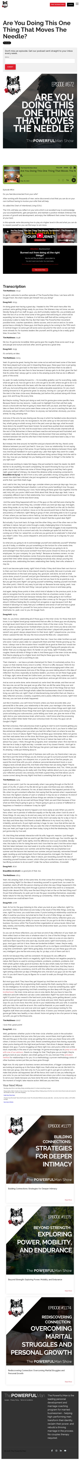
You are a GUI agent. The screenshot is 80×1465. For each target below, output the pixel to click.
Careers (6, 1400)
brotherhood (8, 992)
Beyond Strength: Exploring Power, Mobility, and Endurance (35, 1279)
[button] (77, 4)
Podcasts (7, 43)
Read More (68, 1200)
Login (70, 4)
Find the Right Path (57, 4)
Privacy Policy (14, 1400)
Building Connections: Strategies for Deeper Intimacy (32, 1188)
